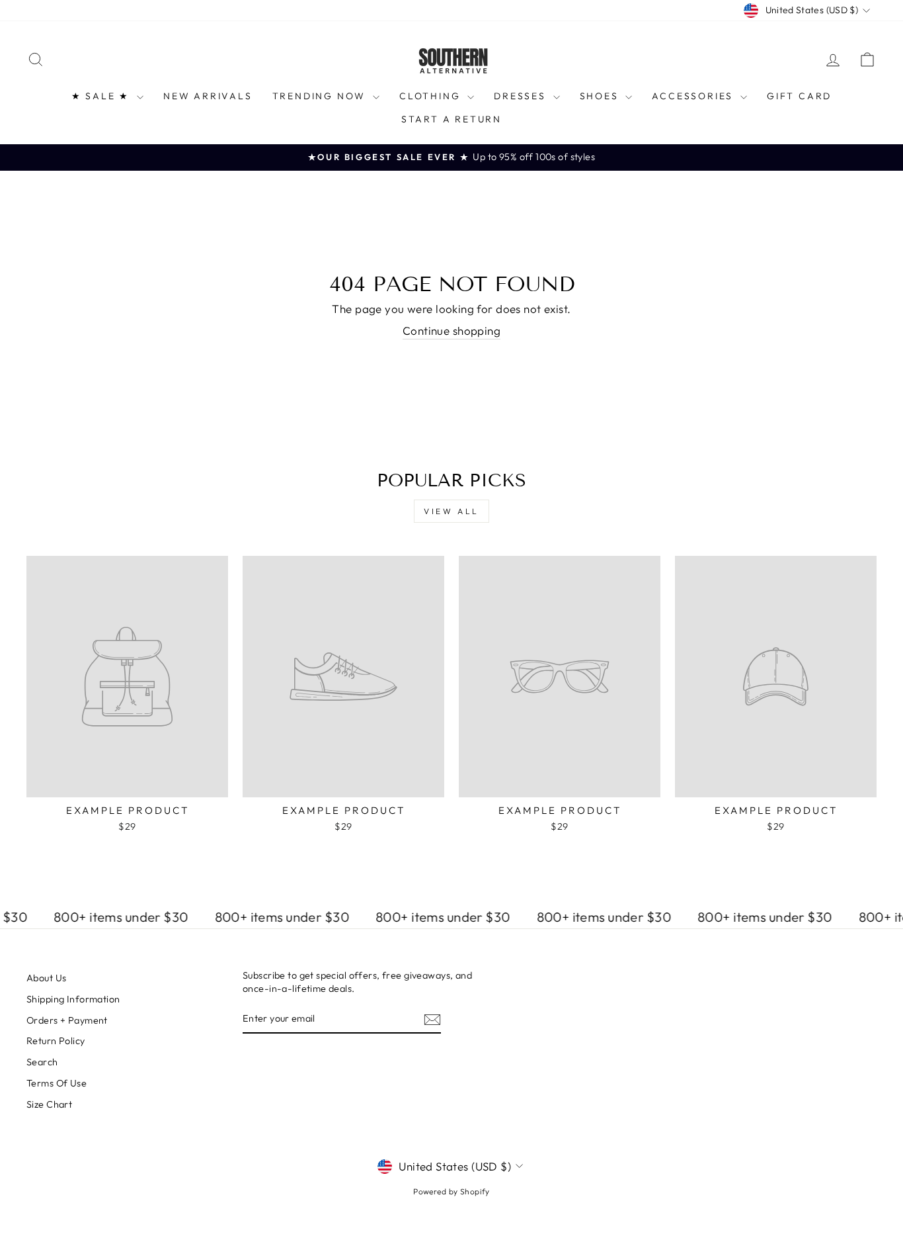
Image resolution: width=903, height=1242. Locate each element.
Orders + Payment (67, 1020)
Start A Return (451, 119)
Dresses (521, 96)
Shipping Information (73, 999)
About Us (46, 978)
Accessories (694, 96)
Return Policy (55, 1041)
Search (42, 1062)
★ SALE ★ (102, 96)
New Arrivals (208, 96)
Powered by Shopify (451, 1191)
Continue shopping (451, 330)
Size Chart (49, 1104)
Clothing (431, 96)
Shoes (601, 96)
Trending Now (321, 96)
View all (451, 511)
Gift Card (799, 96)
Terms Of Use (56, 1083)
